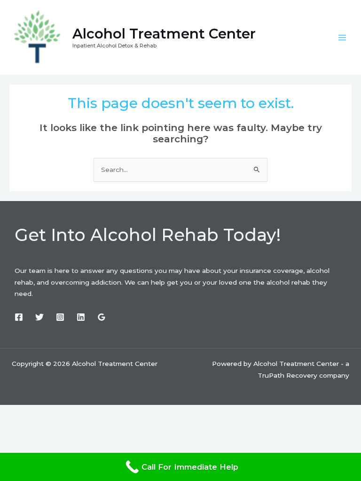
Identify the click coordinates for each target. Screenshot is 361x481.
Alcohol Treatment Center (164, 33)
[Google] (101, 317)
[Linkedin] (81, 317)
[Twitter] (39, 317)
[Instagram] (60, 317)
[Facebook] (19, 317)
